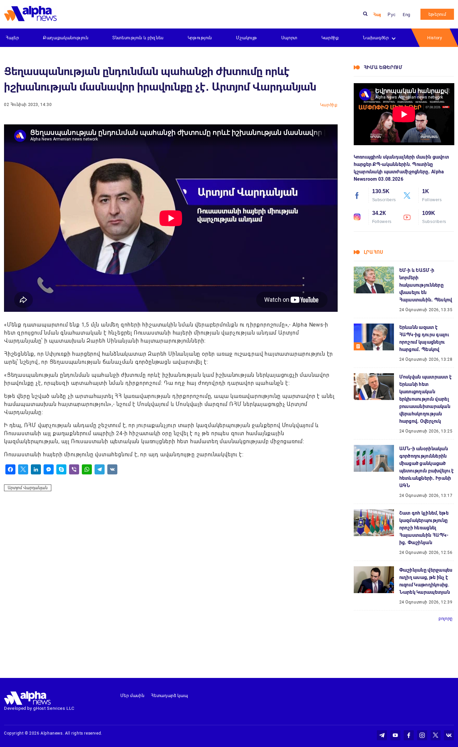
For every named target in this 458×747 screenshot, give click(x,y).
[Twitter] (23, 469)
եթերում (437, 14)
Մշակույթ (246, 37)
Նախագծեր (376, 37)
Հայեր (12, 37)
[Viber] (74, 469)
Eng (406, 14)
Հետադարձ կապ (169, 695)
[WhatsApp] (86, 469)
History (434, 37)
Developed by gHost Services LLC (39, 708)
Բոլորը (446, 618)
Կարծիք (330, 37)
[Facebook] (10, 469)
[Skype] (61, 469)
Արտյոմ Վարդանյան (28, 487)
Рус (392, 14)
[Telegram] (99, 469)
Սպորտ (289, 37)
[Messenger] (48, 469)
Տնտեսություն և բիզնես (138, 37)
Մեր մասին (132, 695)
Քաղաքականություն (65, 37)
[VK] (112, 469)
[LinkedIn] (36, 469)
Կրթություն (200, 37)
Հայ (377, 14)
